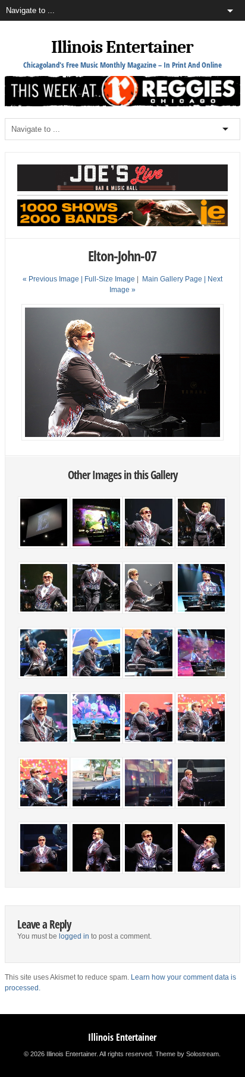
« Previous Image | (53, 279)
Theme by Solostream (187, 1053)
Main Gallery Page (172, 279)
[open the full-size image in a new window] (122, 438)
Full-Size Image (109, 279)
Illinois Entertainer (122, 47)
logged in (74, 936)
